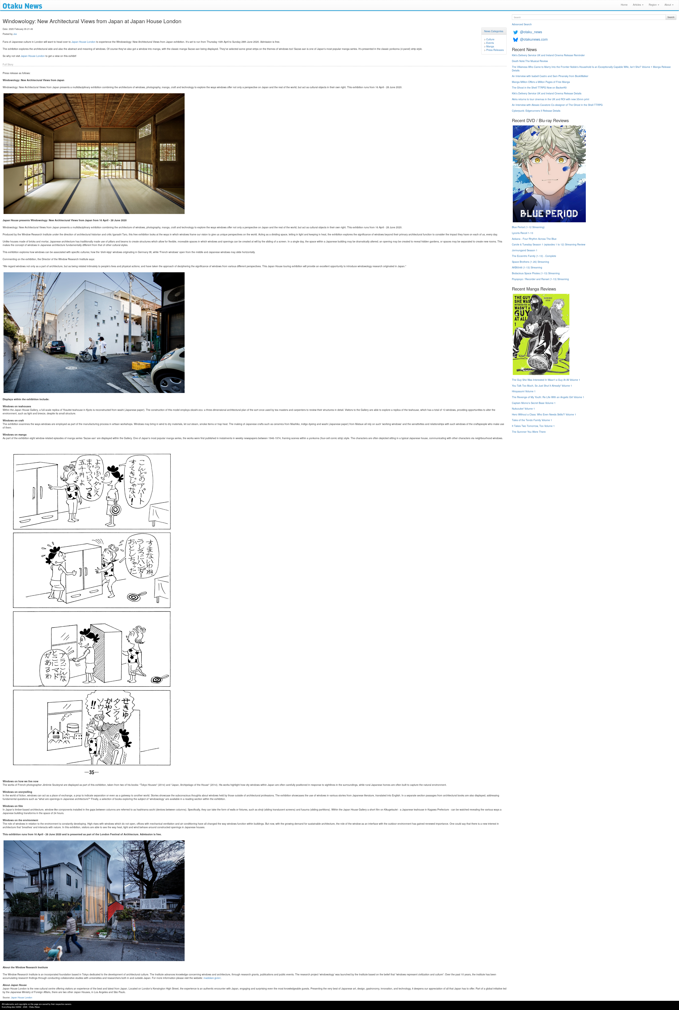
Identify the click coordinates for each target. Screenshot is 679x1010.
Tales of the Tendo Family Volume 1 (532, 420)
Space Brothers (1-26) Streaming (530, 261)
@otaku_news (531, 31)
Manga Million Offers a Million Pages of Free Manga (541, 82)
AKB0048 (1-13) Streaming (527, 267)
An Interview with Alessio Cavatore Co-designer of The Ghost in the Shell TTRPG (557, 105)
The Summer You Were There (529, 431)
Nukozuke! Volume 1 (523, 408)
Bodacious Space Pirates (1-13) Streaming (536, 273)
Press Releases (495, 50)
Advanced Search (522, 24)
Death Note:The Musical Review (530, 61)
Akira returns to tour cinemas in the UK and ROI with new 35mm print (550, 99)
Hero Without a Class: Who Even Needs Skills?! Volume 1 (544, 414)
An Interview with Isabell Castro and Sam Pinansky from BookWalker (550, 76)
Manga (490, 46)
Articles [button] (637, 4)
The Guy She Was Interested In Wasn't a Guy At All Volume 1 (546, 379)
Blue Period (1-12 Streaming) (528, 227)
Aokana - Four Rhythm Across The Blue (534, 238)
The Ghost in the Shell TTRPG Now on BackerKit (539, 87)
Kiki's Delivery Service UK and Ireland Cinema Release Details (546, 93)
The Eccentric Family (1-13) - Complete (534, 256)
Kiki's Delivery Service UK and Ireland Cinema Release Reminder (548, 55)
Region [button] (653, 4)
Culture (490, 39)
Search (671, 17)
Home (624, 4)
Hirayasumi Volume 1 (524, 391)
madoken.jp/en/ (212, 978)
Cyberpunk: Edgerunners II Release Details (536, 110)
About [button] (668, 4)
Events (490, 43)
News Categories (493, 31)
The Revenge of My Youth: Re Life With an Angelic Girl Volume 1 (548, 397)
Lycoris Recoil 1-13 (522, 233)
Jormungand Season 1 (524, 250)
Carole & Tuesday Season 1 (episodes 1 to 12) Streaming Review (548, 244)
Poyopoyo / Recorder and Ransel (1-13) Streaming (540, 279)
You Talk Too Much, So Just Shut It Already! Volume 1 (542, 385)
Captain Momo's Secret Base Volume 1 (534, 403)
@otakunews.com (534, 39)
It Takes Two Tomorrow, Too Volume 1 (533, 426)
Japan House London (83, 41)
